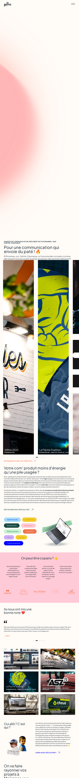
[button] (34, 457)
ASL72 (43, 448)
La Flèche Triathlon (15, 449)
